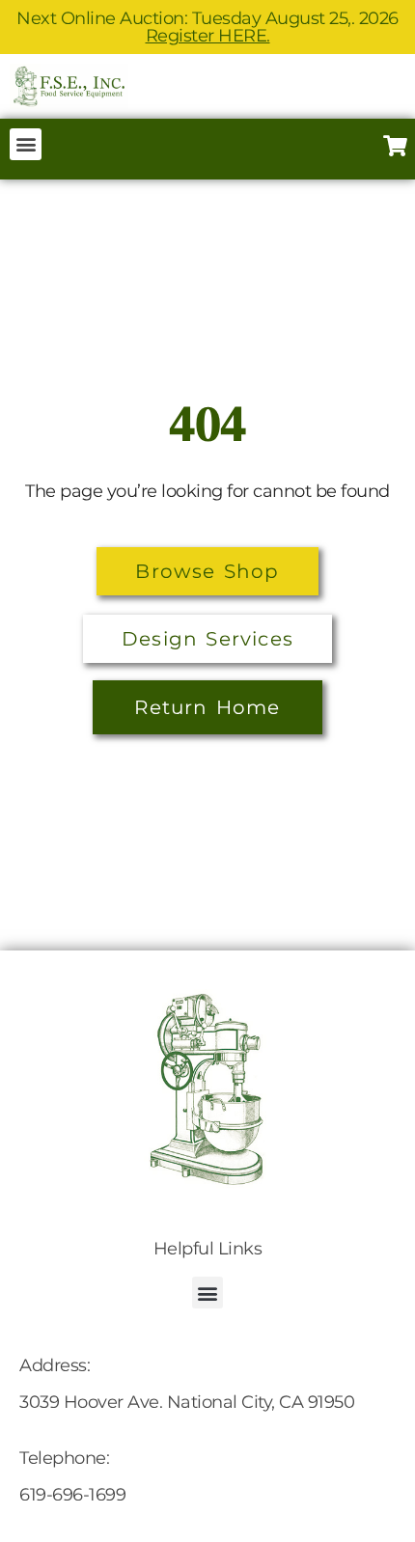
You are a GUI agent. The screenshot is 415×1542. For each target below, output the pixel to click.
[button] (26, 144)
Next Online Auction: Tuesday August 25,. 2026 (207, 27)
